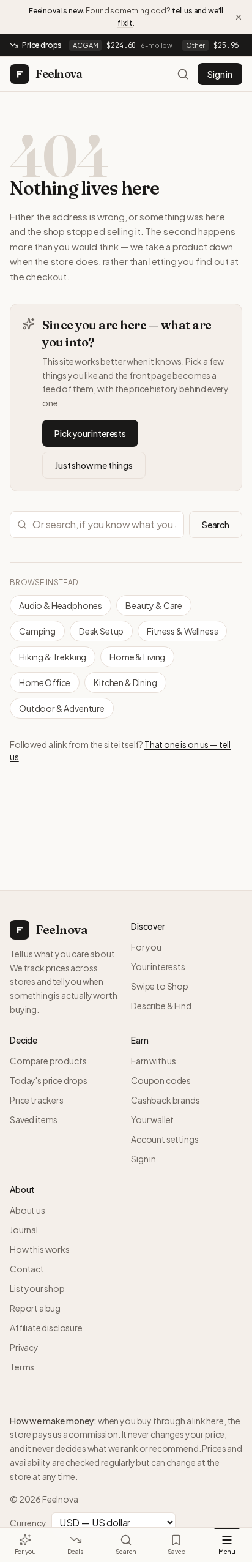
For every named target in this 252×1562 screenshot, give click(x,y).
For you (146, 946)
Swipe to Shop (159, 986)
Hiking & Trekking (52, 656)
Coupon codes (161, 1080)
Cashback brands (165, 1099)
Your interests (158, 966)
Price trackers (37, 1099)
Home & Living (137, 656)
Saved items (33, 1119)
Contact (27, 1268)
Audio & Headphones (60, 605)
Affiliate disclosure (46, 1327)
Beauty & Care (153, 605)
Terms (22, 1366)
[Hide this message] (238, 17)
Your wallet (152, 1119)
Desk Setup (101, 631)
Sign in (219, 74)
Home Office (44, 682)
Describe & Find (161, 1005)
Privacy (24, 1347)
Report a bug (35, 1307)
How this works (40, 1249)
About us (27, 1210)
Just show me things (94, 465)
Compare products (48, 1060)
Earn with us (153, 1060)
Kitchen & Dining (125, 682)
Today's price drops (48, 1080)
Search (215, 524)
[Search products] (183, 74)
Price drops (42, 45)
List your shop (37, 1288)
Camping (37, 631)
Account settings (164, 1139)
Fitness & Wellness (182, 631)
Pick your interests (90, 433)
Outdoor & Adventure (62, 708)
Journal (24, 1229)
